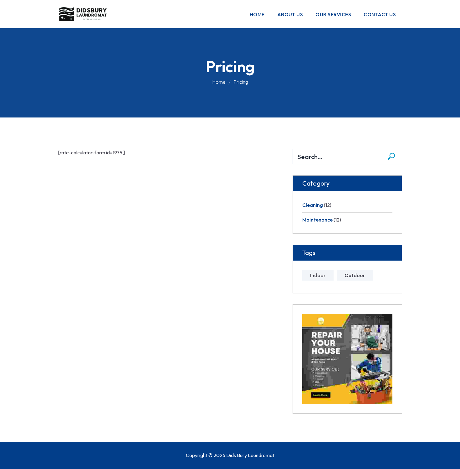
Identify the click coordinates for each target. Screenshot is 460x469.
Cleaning (312, 205)
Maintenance (317, 220)
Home (219, 82)
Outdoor (355, 275)
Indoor (318, 275)
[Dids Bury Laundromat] (84, 13)
